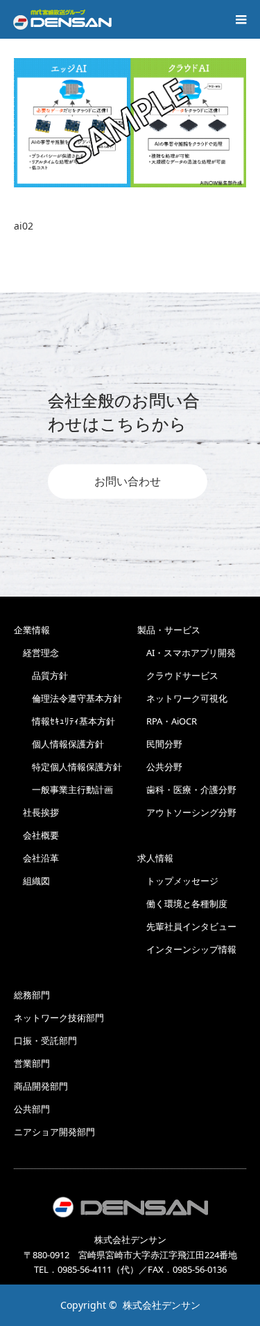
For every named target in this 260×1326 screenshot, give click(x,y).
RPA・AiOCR (167, 721)
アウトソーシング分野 (186, 812)
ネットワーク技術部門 (59, 1017)
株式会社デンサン (161, 1304)
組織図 (32, 881)
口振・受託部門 (45, 1040)
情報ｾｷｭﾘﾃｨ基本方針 (64, 721)
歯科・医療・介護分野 (186, 789)
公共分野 (159, 766)
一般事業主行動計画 (63, 789)
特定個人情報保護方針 (68, 766)
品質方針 (41, 675)
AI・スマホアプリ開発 (186, 652)
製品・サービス (168, 630)
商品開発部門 (41, 1086)
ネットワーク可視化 (182, 698)
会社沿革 (36, 858)
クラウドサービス (177, 675)
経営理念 (36, 652)
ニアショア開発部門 (54, 1132)
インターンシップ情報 (186, 949)
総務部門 (32, 995)
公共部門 (32, 1109)
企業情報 (32, 630)
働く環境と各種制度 (182, 903)
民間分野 (159, 744)
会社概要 (36, 835)
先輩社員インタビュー (186, 926)
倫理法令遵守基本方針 (68, 698)
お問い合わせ (127, 481)
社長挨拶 (36, 812)
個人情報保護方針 (59, 744)
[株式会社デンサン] (62, 19)
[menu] (240, 19)
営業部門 (32, 1063)
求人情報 (155, 858)
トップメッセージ (177, 881)
